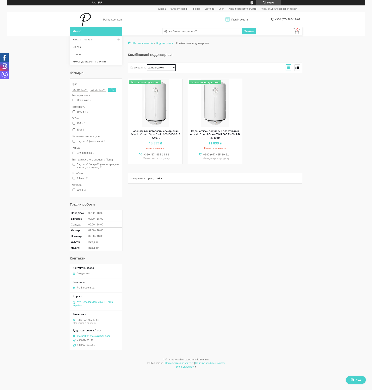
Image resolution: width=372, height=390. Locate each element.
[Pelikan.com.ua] (85, 19)
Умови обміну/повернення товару (279, 9)
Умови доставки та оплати (242, 9)
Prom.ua (204, 359)
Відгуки (77, 46)
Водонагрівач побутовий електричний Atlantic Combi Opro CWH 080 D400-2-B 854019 (215, 134)
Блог (221, 9)
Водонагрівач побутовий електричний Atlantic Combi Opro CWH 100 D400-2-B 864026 (155, 134)
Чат (358, 379)
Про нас (195, 9)
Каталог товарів (178, 9)
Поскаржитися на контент (179, 363)
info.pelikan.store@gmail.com (93, 336)
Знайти (249, 31)
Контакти (209, 9)
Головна (161, 9)
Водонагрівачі (164, 43)
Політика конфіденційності (210, 363)
